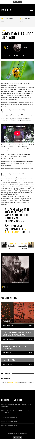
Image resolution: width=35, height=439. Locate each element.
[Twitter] (20, 2)
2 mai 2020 (8, 353)
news (3, 30)
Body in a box (9, 18)
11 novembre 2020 (10, 339)
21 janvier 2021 (9, 325)
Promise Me (28, 18)
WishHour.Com (5, 404)
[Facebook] (14, 2)
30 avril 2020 (8, 364)
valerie (25, 47)
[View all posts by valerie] (17, 47)
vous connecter (12, 382)
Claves (15, 417)
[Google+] (17, 2)
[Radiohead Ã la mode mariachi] (17, 70)
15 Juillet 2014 (15, 230)
